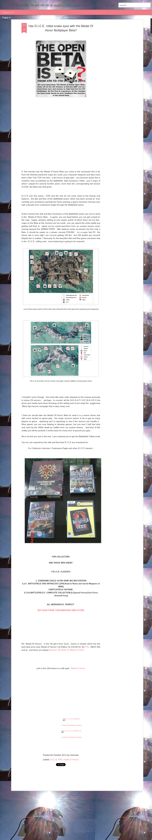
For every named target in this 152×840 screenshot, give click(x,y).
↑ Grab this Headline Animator (71, 725)
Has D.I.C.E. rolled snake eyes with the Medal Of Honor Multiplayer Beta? (60, 28)
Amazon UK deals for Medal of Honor (66, 649)
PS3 (87, 646)
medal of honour (71, 759)
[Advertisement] (116, 69)
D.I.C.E (53, 759)
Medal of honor (77, 668)
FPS (60, 759)
